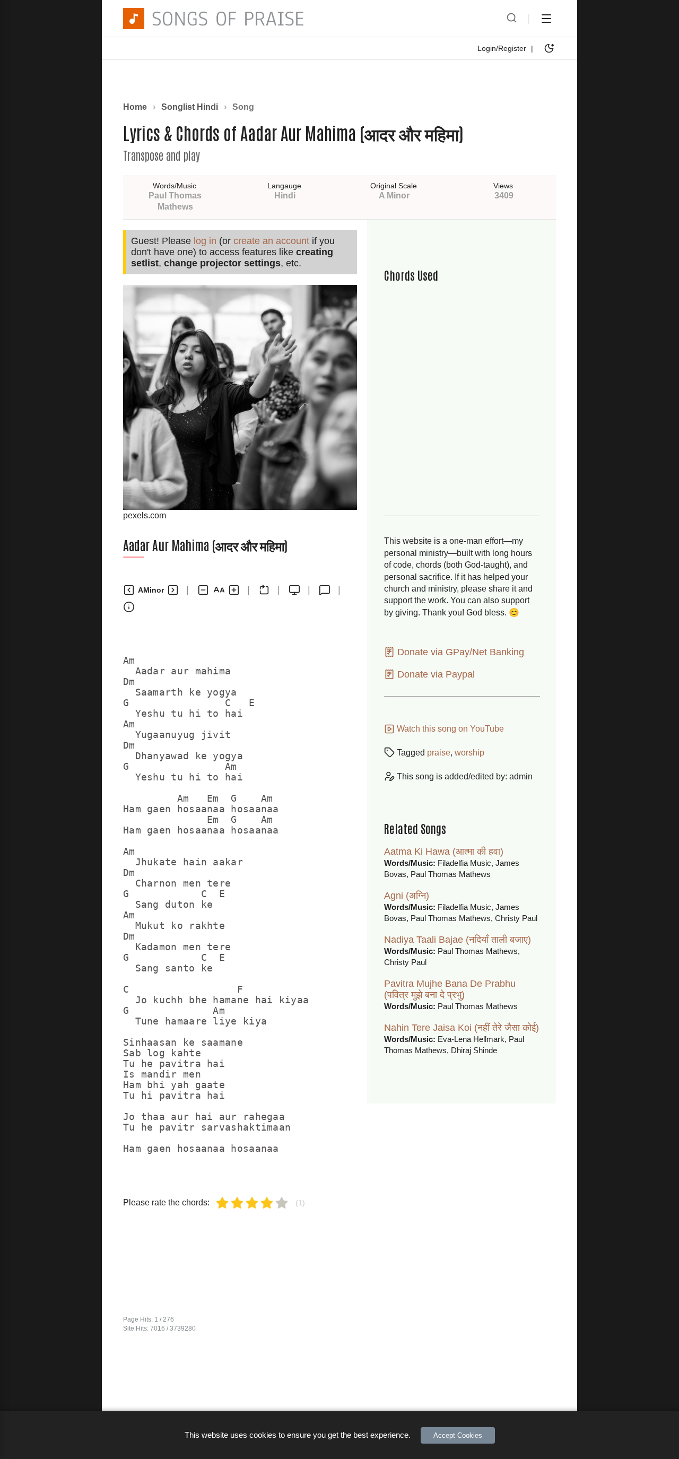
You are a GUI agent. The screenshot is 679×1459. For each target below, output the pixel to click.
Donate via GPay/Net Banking (459, 652)
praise (438, 752)
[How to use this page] (129, 607)
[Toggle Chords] (264, 590)
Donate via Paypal (435, 674)
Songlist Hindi (189, 106)
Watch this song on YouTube (449, 728)
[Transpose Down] (129, 590)
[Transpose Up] (173, 590)
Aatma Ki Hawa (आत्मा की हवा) (443, 851)
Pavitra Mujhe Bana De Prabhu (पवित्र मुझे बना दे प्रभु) (450, 989)
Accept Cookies (457, 1435)
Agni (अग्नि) (406, 895)
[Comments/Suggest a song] (324, 590)
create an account (271, 241)
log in (205, 241)
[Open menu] (546, 18)
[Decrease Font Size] (203, 590)
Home (135, 106)
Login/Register (501, 48)
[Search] (511, 18)
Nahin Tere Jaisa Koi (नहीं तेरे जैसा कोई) (461, 1027)
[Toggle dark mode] (549, 48)
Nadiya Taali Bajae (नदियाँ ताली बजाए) (457, 939)
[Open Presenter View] (294, 590)
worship (469, 752)
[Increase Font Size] (234, 590)
